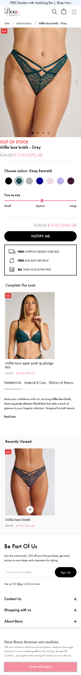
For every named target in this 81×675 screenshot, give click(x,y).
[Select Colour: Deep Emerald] (19, 181)
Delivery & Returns (61, 382)
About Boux (13, 621)
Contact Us (12, 598)
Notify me (40, 236)
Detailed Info (12, 382)
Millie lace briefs (17, 520)
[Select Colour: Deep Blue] (39, 181)
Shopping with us (17, 610)
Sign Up (66, 572)
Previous (4, 82)
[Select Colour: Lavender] (60, 181)
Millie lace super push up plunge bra (29, 365)
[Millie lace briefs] (40, 82)
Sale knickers (24, 23)
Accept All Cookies (40, 666)
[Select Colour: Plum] (71, 181)
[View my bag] (63, 13)
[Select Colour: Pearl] (50, 181)
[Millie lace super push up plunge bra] (30, 325)
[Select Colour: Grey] (29, 181)
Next (77, 82)
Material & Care (35, 382)
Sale (7, 23)
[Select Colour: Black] (8, 181)
